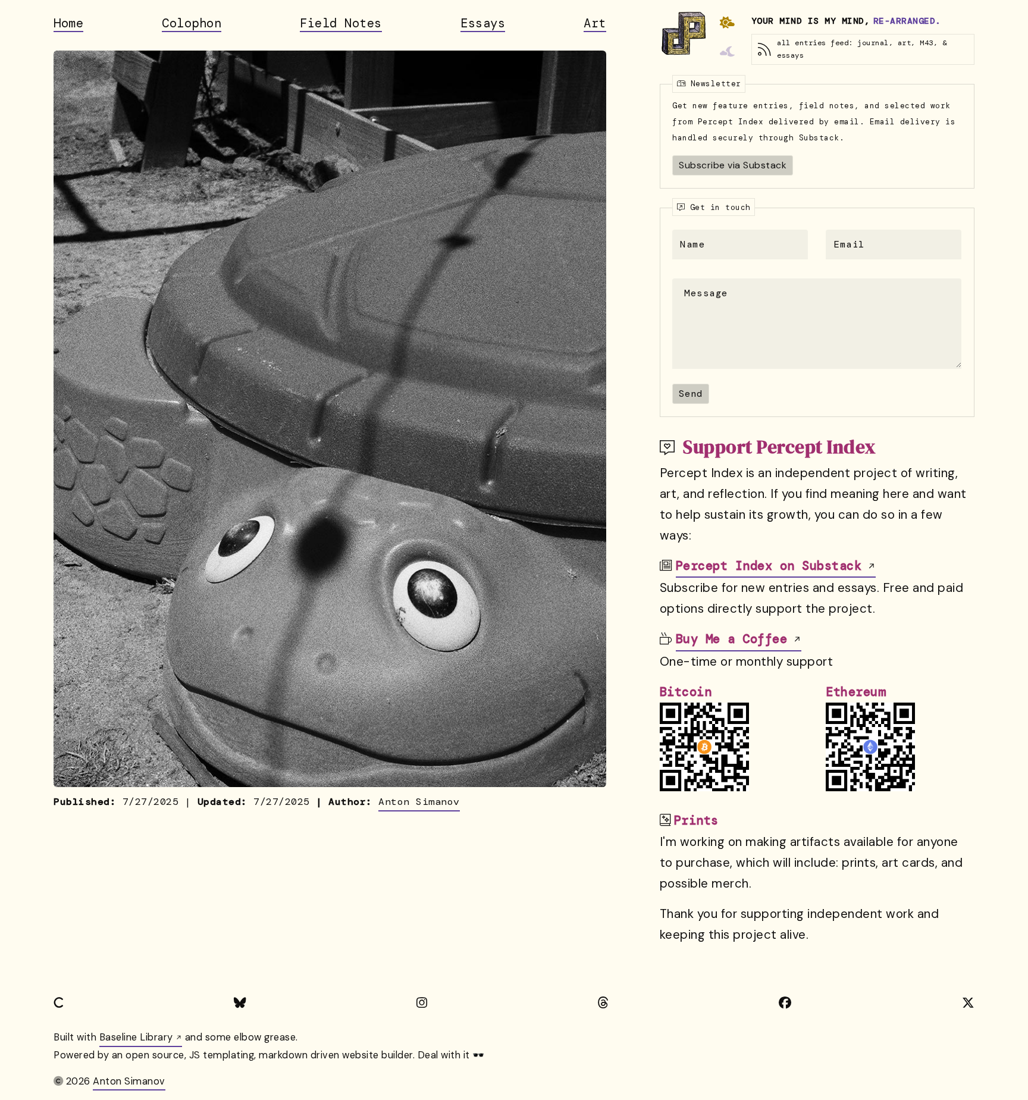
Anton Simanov (419, 801)
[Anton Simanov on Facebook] (785, 1003)
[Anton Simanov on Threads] (603, 1003)
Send (691, 393)
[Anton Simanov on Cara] (59, 1003)
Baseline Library (136, 1037)
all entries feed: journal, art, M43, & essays (861, 49)
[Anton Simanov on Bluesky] (240, 1003)
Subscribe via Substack (732, 165)
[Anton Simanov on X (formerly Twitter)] (968, 1003)
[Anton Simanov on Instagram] (422, 1003)
